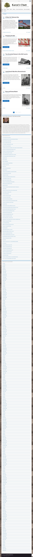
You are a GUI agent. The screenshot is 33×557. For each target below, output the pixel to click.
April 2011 (4, 545)
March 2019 (4, 399)
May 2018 (4, 414)
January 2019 (4, 402)
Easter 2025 (4, 239)
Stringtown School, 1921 (6, 164)
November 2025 (5, 275)
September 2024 (5, 297)
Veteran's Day (9, 32)
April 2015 (4, 471)
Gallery (11, 9)
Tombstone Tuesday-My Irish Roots (7, 251)
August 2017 (4, 428)
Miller (4, 32)
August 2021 (4, 354)
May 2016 (4, 451)
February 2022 (4, 345)
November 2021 (5, 349)
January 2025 (4, 291)
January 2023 (4, 328)
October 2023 (4, 314)
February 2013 (4, 511)
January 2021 (4, 365)
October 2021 (4, 351)
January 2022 (4, 346)
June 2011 (4, 542)
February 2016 (4, 456)
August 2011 (4, 539)
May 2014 (4, 488)
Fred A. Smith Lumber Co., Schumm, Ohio (8, 217)
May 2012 (4, 525)
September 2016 (5, 445)
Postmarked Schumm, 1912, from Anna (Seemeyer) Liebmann (10, 139)
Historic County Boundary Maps (7, 168)
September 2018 (5, 408)
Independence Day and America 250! (7, 212)
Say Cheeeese (4, 243)
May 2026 (4, 266)
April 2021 (4, 360)
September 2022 (5, 334)
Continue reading (6, 64)
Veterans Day (10, 18)
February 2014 (4, 493)
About (5, 9)
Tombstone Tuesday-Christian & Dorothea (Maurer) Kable (10, 200)
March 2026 (4, 269)
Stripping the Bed (10, 35)
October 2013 (4, 499)
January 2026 (4, 272)
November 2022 (5, 331)
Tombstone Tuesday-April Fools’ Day (7, 246)
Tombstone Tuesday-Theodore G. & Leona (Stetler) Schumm (10, 256)
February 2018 (4, 419)
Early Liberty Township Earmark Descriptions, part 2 (9, 149)
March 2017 (4, 436)
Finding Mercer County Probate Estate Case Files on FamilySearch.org (11, 219)
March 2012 (4, 528)
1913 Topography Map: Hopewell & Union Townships (9, 154)
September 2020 (5, 371)
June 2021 (4, 357)
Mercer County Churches (19, 9)
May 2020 (4, 377)
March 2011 (4, 547)
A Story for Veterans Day (12, 17)
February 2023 (4, 326)
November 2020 (5, 368)
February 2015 (4, 474)
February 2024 (4, 308)
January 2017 (4, 439)
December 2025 (5, 274)
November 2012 (5, 516)
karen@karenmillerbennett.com (9, 554)
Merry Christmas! (5, 159)
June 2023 (4, 320)
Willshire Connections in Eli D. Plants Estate (8, 224)
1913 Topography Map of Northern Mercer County (9, 156)
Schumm (13, 50)
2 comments (28, 32)
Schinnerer (10, 50)
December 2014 (5, 477)
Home (2, 9)
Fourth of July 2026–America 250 (7, 142)
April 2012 (4, 527)
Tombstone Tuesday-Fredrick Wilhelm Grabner (8, 210)
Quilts (6, 50)
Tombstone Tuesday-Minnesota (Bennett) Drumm (9, 176)
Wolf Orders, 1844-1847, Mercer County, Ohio (8, 234)
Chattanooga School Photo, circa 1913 (7, 229)
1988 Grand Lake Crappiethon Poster (7, 183)
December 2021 (5, 348)
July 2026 (4, 263)
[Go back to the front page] (16, 5)
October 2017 (4, 425)
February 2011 (4, 548)
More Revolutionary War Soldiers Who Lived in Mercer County (10, 207)
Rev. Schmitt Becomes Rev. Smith (7, 173)
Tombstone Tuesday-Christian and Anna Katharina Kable (10, 190)
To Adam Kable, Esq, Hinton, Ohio (7, 178)
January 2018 (4, 420)
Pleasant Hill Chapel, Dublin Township (7, 152)
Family (8, 9)
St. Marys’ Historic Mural (6, 193)
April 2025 (4, 286)
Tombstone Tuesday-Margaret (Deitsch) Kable (8, 181)
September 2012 (5, 519)
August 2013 (4, 502)
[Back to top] (31, 552)
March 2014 (4, 491)
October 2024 (4, 295)
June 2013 (4, 505)
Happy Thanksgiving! (5, 161)
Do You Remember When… (6, 222)
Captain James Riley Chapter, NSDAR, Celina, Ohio (9, 205)
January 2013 (4, 513)
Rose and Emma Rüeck (11, 91)
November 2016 (5, 442)
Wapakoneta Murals (5, 185)
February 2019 (4, 400)
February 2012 (4, 530)
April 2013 (4, 508)
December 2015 (5, 459)
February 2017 (4, 437)
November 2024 (5, 294)
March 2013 (4, 510)
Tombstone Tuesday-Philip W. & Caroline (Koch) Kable (9, 171)
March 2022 (4, 343)
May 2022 (4, 340)
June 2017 (4, 431)
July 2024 (4, 300)
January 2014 (4, 494)
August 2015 (4, 465)
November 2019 (5, 386)
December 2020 (5, 366)
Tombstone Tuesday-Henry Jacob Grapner (8, 202)
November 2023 (5, 312)
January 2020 (4, 383)
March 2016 (4, 454)
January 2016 (4, 457)
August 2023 (4, 317)
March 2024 (4, 306)
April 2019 (4, 397)
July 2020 (4, 374)
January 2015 (4, 476)
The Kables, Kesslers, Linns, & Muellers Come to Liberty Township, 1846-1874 (12, 147)
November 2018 (5, 405)
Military (14, 9)
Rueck (8, 18)
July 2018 (4, 411)
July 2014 (4, 485)
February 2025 (4, 289)
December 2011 (5, 533)
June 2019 (4, 394)
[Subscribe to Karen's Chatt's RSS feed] (2, 0)
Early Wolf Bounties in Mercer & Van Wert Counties (9, 236)
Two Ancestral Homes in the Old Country (16, 54)
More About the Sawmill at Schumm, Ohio (8, 214)
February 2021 (4, 363)
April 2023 (4, 323)
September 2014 (5, 482)
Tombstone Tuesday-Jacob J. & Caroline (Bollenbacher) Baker (10, 241)
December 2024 (5, 292)
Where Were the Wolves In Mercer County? (8, 231)
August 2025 (4, 280)
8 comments (28, 50)
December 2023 (5, 311)
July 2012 (4, 522)
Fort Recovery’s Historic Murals (6, 197)
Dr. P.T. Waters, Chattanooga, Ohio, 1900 (8, 144)
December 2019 (5, 385)
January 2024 (4, 309)
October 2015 (4, 462)
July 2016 (4, 448)
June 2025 (4, 283)
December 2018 (5, 403)
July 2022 (4, 337)
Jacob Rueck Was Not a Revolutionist (15, 71)
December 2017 (5, 422)
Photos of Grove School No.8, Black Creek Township (9, 258)
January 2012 (4, 531)
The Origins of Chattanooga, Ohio (7, 253)
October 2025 (4, 277)
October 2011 (4, 536)
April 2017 (4, 434)
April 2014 (4, 490)
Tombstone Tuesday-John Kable (7, 195)
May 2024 (4, 303)
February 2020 (4, 382)
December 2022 (5, 329)
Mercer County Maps (27, 9)
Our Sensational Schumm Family (7, 137)
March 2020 (4, 380)
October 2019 (4, 388)
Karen (6, 18)
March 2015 (4, 473)
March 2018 (4, 417)
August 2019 (4, 391)
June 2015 (4, 468)
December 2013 (5, 496)
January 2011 (4, 550)
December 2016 (5, 440)
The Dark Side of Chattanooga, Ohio (7, 248)
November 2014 (5, 479)
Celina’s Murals (4, 188)
